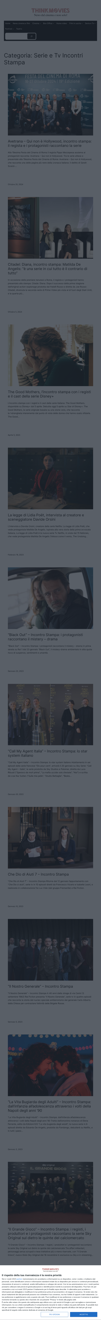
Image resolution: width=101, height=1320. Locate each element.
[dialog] (50, 1292)
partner (19, 1279)
